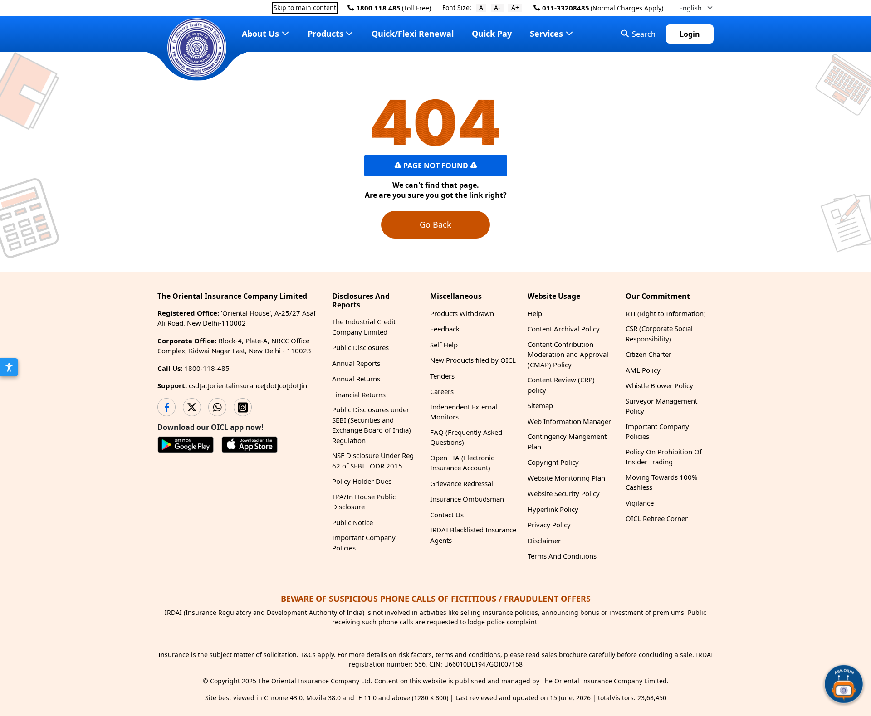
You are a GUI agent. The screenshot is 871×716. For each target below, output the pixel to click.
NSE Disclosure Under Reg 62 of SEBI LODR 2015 (373, 460)
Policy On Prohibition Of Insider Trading (664, 457)
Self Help (444, 344)
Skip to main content (305, 8)
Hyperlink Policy (553, 509)
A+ (515, 8)
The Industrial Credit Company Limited (364, 326)
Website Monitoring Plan (566, 477)
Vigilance (640, 502)
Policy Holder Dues (361, 481)
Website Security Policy (564, 493)
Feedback (445, 328)
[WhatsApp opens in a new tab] (217, 407)
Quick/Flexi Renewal (413, 33)
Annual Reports (356, 363)
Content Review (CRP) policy (561, 385)
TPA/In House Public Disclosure (364, 501)
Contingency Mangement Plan (567, 441)
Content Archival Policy (564, 328)
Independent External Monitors (463, 412)
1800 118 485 (377, 7)
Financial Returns (359, 394)
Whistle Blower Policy (659, 385)
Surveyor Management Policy (661, 406)
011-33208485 (564, 7)
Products (325, 33)
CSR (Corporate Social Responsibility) (659, 333)
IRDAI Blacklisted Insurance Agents (473, 535)
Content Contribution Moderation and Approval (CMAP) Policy (568, 354)
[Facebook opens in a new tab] (166, 407)
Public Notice (352, 522)
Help (535, 313)
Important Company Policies (364, 542)
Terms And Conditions (562, 555)
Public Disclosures (360, 347)
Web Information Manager (569, 421)
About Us (260, 33)
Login (690, 34)
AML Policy (643, 370)
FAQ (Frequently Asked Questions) (466, 437)
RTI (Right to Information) (666, 313)
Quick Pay (492, 33)
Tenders (442, 375)
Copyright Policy (553, 462)
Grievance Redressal (461, 483)
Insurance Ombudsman (467, 498)
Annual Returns (356, 378)
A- (497, 8)
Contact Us (447, 514)
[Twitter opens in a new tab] (192, 407)
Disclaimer (544, 540)
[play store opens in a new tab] (185, 446)
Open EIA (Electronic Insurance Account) (462, 462)
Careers (442, 391)
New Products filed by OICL (473, 360)
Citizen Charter (648, 354)
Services (546, 33)
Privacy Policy (549, 524)
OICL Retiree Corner (657, 518)
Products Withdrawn (462, 313)
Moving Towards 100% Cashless (661, 482)
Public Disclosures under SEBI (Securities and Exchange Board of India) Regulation (371, 425)
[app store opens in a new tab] (249, 446)
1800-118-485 (207, 368)
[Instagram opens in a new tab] (243, 407)
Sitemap (540, 405)
